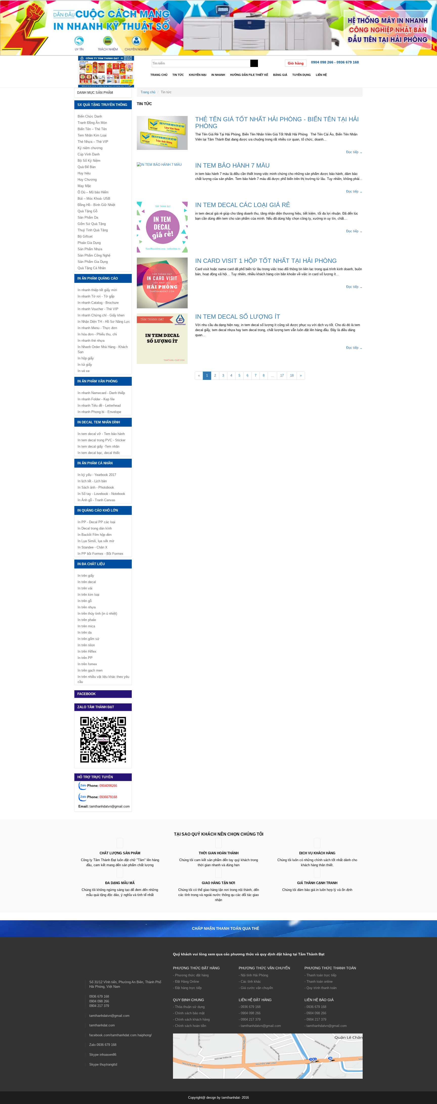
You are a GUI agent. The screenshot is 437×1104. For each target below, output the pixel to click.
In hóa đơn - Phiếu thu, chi (97, 334)
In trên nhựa (87, 607)
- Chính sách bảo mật (189, 1013)
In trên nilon (86, 645)
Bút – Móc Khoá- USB (94, 198)
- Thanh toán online (318, 981)
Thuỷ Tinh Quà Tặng (93, 230)
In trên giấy (86, 576)
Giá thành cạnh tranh (317, 883)
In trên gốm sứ (88, 639)
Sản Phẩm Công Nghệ (94, 255)
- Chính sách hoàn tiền (189, 1026)
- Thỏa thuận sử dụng (189, 1007)
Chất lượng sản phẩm (120, 853)
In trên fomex (87, 664)
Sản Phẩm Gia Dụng (93, 262)
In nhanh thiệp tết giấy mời (97, 290)
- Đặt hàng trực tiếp (187, 988)
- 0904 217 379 (249, 1019)
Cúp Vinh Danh (89, 154)
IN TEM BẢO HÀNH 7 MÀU (232, 165)
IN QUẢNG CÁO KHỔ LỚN (97, 510)
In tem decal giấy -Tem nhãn (98, 446)
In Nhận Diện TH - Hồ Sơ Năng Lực (104, 322)
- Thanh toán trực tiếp (320, 975)
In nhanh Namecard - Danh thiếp (101, 393)
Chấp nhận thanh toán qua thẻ (225, 928)
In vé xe (84, 371)
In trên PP (85, 658)
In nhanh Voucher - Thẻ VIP (98, 309)
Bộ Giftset (85, 236)
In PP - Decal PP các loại (96, 522)
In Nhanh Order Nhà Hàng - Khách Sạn (103, 349)
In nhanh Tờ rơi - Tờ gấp (96, 296)
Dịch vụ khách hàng (317, 853)
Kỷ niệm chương (90, 148)
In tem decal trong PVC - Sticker (101, 440)
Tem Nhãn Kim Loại (92, 135)
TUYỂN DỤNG (301, 74)
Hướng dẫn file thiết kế (249, 74)
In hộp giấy (86, 358)
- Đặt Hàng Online (186, 981)
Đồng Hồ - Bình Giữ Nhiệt (96, 205)
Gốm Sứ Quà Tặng (92, 224)
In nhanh (218, 74)
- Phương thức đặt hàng (191, 975)
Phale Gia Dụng (89, 243)
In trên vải (85, 588)
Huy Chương (87, 179)
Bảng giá (280, 74)
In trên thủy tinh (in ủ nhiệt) (97, 613)
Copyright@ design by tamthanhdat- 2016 (218, 1097)
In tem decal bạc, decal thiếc (99, 453)
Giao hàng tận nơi (218, 883)
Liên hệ (321, 74)
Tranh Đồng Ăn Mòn (92, 123)
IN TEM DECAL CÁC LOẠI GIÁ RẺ (242, 204)
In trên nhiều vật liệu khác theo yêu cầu (103, 679)
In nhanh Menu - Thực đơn (97, 328)
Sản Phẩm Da (88, 217)
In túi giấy (85, 364)
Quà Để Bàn (87, 167)
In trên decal (87, 582)
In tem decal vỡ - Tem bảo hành (101, 434)
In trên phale (87, 620)
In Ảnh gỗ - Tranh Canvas (96, 500)
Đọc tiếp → (354, 152)
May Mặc (84, 186)
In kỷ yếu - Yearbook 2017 (97, 475)
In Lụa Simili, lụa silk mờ (96, 541)
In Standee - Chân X (92, 547)
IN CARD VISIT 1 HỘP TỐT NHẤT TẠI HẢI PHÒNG (266, 260)
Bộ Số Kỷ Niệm (89, 161)
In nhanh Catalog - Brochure (98, 303)
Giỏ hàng (296, 63)
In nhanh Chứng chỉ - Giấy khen (101, 315)
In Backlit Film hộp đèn (95, 535)
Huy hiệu (84, 173)
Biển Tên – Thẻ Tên (92, 129)
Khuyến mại (197, 74)
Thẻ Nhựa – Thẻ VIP (93, 142)
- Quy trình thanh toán (320, 988)
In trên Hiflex (87, 651)
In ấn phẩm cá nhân (95, 463)
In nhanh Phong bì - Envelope (99, 412)
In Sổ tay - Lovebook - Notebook (101, 494)
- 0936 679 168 (249, 1007)
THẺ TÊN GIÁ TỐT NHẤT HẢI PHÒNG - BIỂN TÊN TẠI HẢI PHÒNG (277, 122)
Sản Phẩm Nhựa (90, 249)
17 (282, 375)
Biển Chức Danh (90, 116)
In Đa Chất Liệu (91, 564)
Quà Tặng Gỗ (87, 211)
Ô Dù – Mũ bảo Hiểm (93, 192)
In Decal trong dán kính (95, 528)
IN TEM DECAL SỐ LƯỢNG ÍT (237, 316)
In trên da (85, 632)
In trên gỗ (85, 601)
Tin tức (178, 74)
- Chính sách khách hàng (191, 1019)
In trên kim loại (88, 594)
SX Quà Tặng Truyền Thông (102, 105)
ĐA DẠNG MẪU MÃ (120, 883)
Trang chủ (158, 74)
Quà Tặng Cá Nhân (92, 268)
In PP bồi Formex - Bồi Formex (100, 554)
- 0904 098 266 (249, 1013)
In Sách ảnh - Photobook (96, 487)
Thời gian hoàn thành (218, 853)
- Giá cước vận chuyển (256, 988)
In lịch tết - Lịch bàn (92, 481)
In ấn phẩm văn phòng (97, 381)
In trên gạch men (90, 670)
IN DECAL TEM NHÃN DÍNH (98, 422)
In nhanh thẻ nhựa (91, 340)
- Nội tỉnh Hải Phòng (253, 975)
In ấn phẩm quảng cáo (97, 278)
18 (292, 375)
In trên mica (86, 626)
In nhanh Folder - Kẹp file (96, 399)
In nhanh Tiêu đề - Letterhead (99, 405)
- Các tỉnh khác (250, 981)
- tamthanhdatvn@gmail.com (260, 1026)
